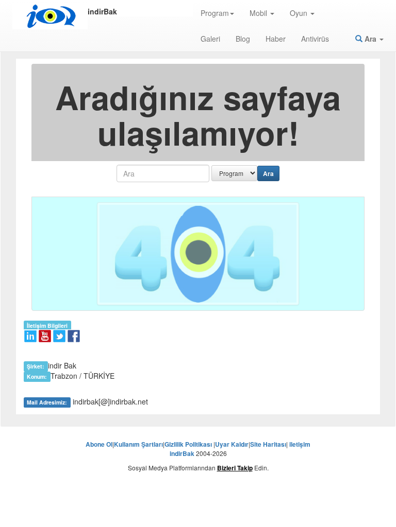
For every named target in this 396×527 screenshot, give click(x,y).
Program (215, 13)
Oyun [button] (299, 13)
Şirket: (35, 366)
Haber (276, 38)
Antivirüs (315, 38)
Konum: (37, 376)
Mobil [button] (259, 13)
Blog (243, 38)
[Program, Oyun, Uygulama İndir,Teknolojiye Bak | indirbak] (50, 16)
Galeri (210, 38)
